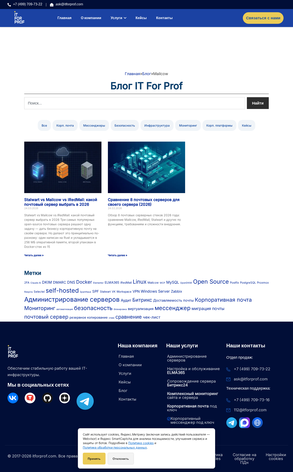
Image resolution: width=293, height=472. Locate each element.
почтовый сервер (46, 317)
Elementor (98, 282)
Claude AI (35, 282)
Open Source (211, 281)
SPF (95, 291)
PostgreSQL (248, 282)
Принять (94, 458)
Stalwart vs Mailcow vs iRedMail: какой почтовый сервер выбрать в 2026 (60, 202)
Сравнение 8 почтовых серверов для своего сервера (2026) (144, 202)
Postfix (234, 282)
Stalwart (105, 291)
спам (111, 317)
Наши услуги (182, 345)
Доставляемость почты (173, 300)
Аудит (126, 300)
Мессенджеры (94, 125)
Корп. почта (65, 125)
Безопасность (125, 125)
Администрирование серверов (72, 299)
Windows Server (155, 291)
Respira (28, 291)
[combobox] (134, 103)
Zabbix (176, 291)
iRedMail (126, 282)
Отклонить (121, 458)
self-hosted (62, 290)
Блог (146, 73)
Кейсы (246, 125)
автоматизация (64, 309)
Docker (84, 282)
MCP (162, 282)
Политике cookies (141, 443)
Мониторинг (188, 125)
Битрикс (142, 300)
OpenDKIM (186, 282)
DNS (71, 282)
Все (44, 125)
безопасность (93, 307)
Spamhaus (85, 291)
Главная (132, 73)
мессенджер (172, 307)
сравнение (128, 317)
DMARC (59, 282)
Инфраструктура (157, 125)
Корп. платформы (219, 125)
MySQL (172, 282)
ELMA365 (112, 282)
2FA (26, 282)
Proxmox (263, 282)
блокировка (120, 309)
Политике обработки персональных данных (115, 447)
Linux (139, 281)
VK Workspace (121, 291)
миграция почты (208, 308)
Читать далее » (34, 255)
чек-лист (151, 317)
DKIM (47, 282)
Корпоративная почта (223, 300)
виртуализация (141, 309)
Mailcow (153, 282)
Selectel (39, 291)
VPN (136, 291)
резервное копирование (88, 317)
